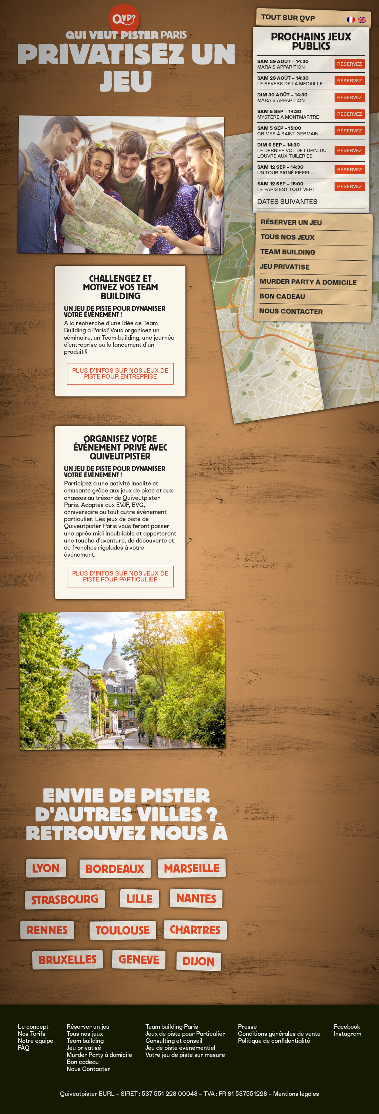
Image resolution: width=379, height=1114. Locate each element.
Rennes (47, 930)
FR (351, 19)
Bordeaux (115, 869)
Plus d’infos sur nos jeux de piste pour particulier (120, 576)
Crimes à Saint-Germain (287, 130)
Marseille (191, 868)
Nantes (196, 898)
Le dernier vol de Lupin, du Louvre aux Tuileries (291, 150)
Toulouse (122, 930)
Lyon (46, 868)
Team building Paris (171, 1026)
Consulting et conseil (173, 1040)
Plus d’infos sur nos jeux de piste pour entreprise (120, 373)
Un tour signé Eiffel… (286, 169)
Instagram (347, 1033)
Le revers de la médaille (290, 80)
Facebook (347, 1026)
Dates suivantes (287, 201)
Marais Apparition (283, 64)
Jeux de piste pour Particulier (185, 1033)
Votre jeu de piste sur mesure (185, 1054)
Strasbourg (65, 899)
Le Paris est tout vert (286, 186)
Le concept (33, 1026)
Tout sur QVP (288, 17)
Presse (247, 1026)
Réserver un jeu (291, 222)
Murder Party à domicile (307, 282)
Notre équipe (35, 1040)
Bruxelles (67, 959)
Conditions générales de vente (279, 1033)
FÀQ (24, 1047)
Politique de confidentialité (274, 1040)
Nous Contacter (291, 311)
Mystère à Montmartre (288, 114)
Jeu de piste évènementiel (180, 1047)
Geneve (138, 959)
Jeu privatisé (284, 267)
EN (362, 19)
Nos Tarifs (32, 1033)
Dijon (198, 961)
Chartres (195, 930)
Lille (139, 898)
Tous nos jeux (287, 237)
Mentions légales (296, 1093)
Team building (287, 252)
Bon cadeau (282, 296)
